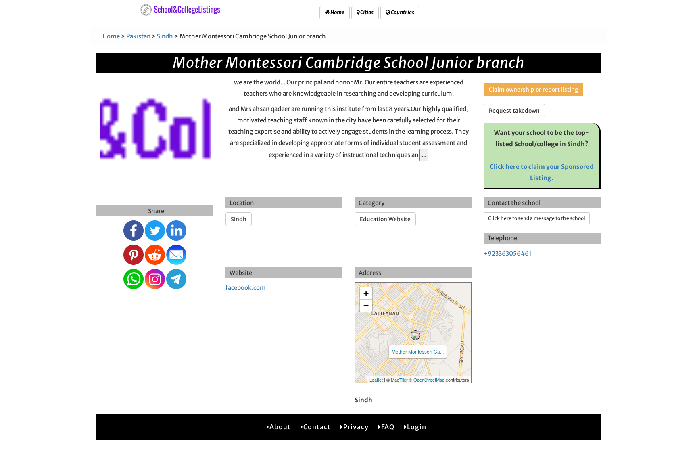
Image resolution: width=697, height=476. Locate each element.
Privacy (356, 427)
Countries (402, 12)
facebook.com (245, 287)
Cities (366, 12)
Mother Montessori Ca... (418, 351)
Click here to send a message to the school (536, 218)
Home (337, 12)
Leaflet (376, 379)
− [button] (366, 305)
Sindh (165, 36)
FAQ (387, 427)
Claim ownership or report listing (533, 89)
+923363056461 (508, 253)
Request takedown (514, 110)
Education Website (385, 219)
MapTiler (399, 379)
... (424, 155)
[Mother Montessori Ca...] (415, 335)
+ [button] (366, 293)
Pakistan (138, 36)
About (280, 427)
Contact (317, 427)
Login (416, 427)
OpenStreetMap (428, 379)
